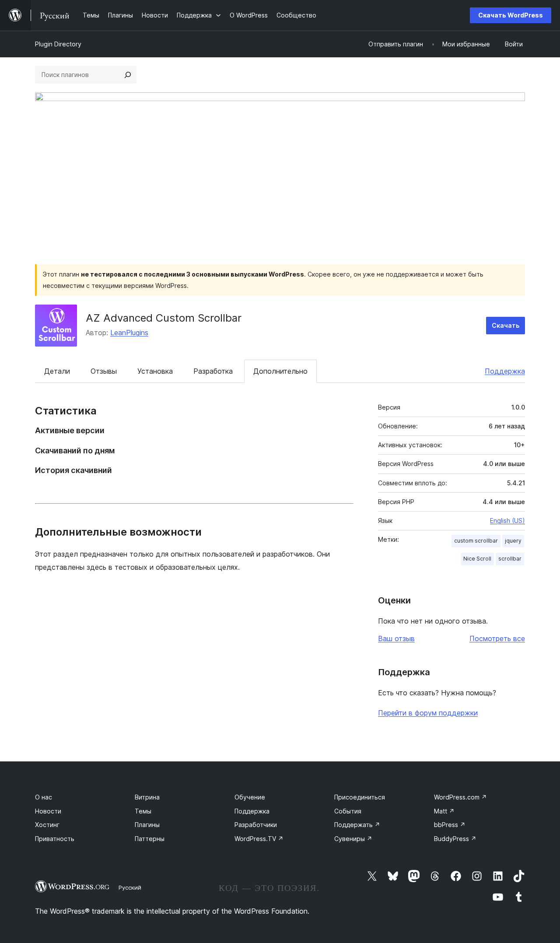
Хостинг (47, 824)
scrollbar (510, 558)
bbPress (450, 824)
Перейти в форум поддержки (428, 712)
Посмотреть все (497, 638)
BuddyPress (455, 838)
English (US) (507, 520)
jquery (513, 540)
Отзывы (104, 371)
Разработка (213, 371)
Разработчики (255, 824)
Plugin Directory (58, 44)
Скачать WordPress (510, 15)
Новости (48, 811)
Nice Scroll (477, 558)
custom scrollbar (476, 540)
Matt (444, 811)
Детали (57, 371)
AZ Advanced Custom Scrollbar (164, 318)
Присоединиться (359, 797)
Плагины (147, 824)
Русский (130, 887)
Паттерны (149, 838)
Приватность (54, 838)
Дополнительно (280, 371)
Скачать (505, 325)
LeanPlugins (129, 332)
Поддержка (505, 371)
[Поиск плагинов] (127, 75)
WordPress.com (460, 797)
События (347, 811)
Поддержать (357, 824)
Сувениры (353, 838)
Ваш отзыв (396, 638)
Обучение (249, 797)
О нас (43, 797)
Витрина (147, 797)
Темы (143, 811)
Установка (155, 371)
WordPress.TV (259, 838)
